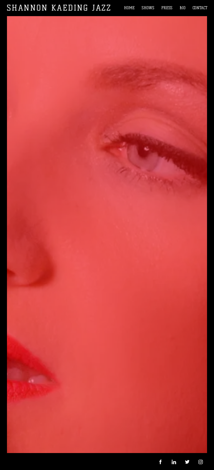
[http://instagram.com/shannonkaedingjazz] (200, 462)
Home (129, 8)
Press (166, 8)
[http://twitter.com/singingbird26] (187, 462)
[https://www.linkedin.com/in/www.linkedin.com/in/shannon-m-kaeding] (174, 462)
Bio (183, 8)
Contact (200, 8)
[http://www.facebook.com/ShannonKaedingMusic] (160, 462)
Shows (148, 8)
